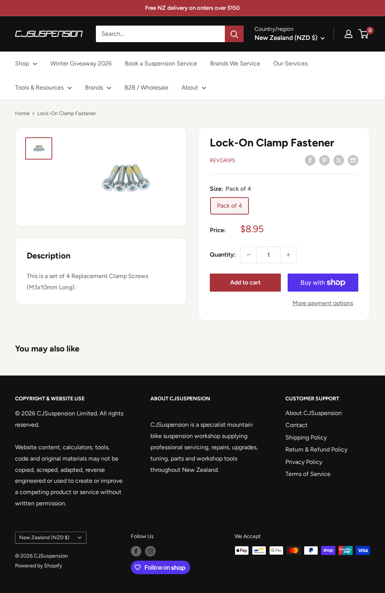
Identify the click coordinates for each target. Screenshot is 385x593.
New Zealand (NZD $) (44, 537)
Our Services (290, 63)
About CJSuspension (313, 413)
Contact (296, 425)
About (190, 87)
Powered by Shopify (38, 566)
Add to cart (245, 282)
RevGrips (222, 160)
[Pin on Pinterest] (324, 160)
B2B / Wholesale (146, 87)
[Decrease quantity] (248, 255)
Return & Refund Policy (316, 449)
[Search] (234, 34)
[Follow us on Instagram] (150, 551)
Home (22, 113)
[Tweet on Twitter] (338, 160)
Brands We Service (235, 63)
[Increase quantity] (288, 255)
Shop (22, 63)
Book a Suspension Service (161, 63)
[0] (363, 33)
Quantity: (223, 254)
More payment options (323, 303)
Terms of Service (307, 473)
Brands (94, 87)
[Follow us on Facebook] (136, 551)
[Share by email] (353, 160)
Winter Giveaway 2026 (81, 63)
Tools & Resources (39, 87)
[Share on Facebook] (310, 160)
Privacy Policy (303, 461)
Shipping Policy (306, 437)
